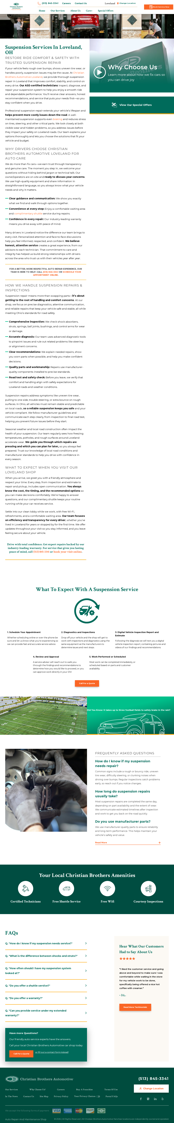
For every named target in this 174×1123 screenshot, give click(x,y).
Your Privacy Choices (85, 1096)
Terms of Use (111, 1089)
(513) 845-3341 (50, 3)
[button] (128, 843)
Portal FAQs (112, 1096)
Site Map (44, 1096)
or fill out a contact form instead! (52, 1052)
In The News (11, 1096)
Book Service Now (161, 7)
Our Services (11, 1089)
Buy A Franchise (84, 1089)
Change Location (127, 3)
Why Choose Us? (37, 1089)
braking (57, 119)
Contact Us (81, 3)
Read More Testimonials (135, 1007)
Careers (66, 3)
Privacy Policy (61, 1096)
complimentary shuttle (28, 213)
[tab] (46, 943)
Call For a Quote (87, 683)
